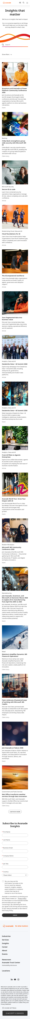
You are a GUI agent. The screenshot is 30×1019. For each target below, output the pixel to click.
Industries (6, 936)
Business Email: (7, 848)
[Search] (23, 3)
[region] (15, 1001)
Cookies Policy (22, 1002)
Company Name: (8, 856)
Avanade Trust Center (11, 962)
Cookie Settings (10, 1008)
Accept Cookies (16, 1013)
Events (5, 954)
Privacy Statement (6, 1004)
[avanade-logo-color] (7, 2)
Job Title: (5, 864)
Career (5, 947)
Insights (5, 943)
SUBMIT (15, 915)
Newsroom (6, 959)
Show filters (6, 54)
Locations (6, 971)
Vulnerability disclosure (9, 965)
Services (5, 940)
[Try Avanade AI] (20, 3)
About (4, 950)
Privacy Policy (22, 898)
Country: (5, 872)
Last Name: (6, 840)
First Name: (6, 832)
